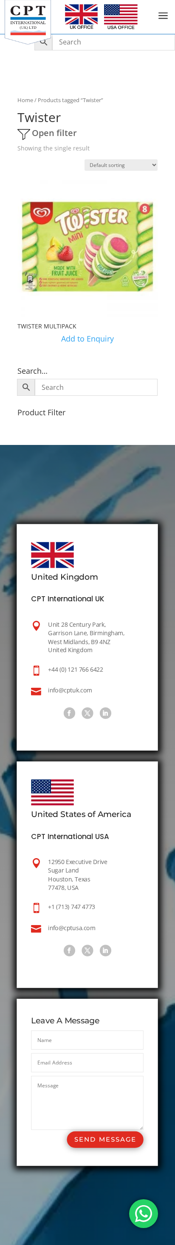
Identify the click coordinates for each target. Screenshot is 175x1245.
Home (25, 100)
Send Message (105, 1140)
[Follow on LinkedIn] (105, 713)
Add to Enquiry (87, 338)
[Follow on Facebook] (69, 713)
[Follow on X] (87, 713)
